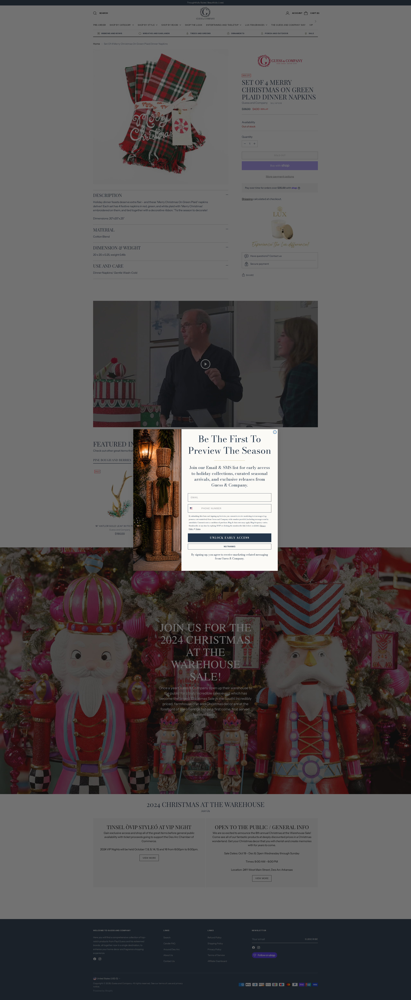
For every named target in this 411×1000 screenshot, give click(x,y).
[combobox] (194, 508)
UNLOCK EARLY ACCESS (229, 538)
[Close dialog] (274, 432)
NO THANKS (229, 546)
